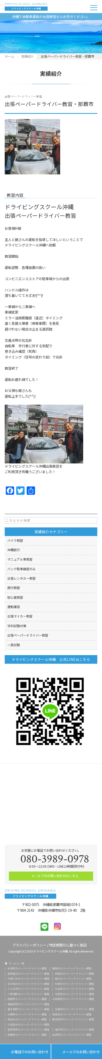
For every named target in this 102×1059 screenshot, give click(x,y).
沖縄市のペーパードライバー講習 (27, 1014)
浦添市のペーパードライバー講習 (74, 1029)
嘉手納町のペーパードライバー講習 (28, 1009)
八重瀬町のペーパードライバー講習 (28, 994)
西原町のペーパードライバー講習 (27, 999)
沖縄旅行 (13, 550)
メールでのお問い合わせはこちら (54, 875)
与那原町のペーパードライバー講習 (73, 999)
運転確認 (13, 606)
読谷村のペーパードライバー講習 (27, 1019)
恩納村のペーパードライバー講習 (74, 974)
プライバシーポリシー (29, 944)
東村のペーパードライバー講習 (73, 979)
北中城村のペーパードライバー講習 (28, 984)
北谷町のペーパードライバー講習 (74, 989)
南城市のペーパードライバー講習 (72, 1014)
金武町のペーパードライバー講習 (72, 1035)
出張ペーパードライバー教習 (23, 96)
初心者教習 (15, 597)
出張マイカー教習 (19, 616)
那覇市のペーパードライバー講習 (27, 1035)
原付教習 (13, 587)
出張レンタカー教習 (21, 578)
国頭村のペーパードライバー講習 (72, 968)
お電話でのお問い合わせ (25, 1051)
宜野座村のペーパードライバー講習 (28, 974)
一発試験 (13, 645)
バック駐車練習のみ (21, 569)
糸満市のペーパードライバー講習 (27, 968)
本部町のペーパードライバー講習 (74, 994)
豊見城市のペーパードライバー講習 (73, 1019)
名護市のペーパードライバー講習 (74, 1009)
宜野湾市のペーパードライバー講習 (28, 1029)
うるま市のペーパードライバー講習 (28, 989)
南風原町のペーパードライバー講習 (28, 1004)
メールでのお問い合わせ (77, 1051)
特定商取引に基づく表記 (68, 944)
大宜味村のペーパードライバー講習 (28, 1024)
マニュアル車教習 (19, 559)
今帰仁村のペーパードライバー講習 (28, 979)
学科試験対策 (16, 625)
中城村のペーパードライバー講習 (74, 984)
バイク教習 (15, 540)
